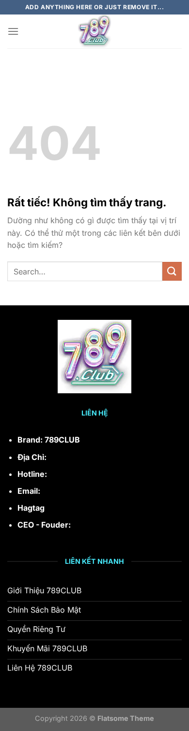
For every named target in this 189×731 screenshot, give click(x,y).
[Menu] (13, 31)
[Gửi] (172, 271)
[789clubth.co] (94, 31)
